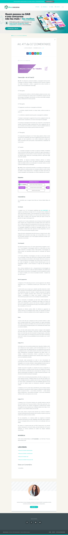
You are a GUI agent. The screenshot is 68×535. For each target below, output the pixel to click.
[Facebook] (31, 522)
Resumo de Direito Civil (23, 456)
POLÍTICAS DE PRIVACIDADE (60, 532)
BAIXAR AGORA (49, 1)
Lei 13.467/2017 (44, 210)
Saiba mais (33, 506)
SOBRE (52, 6)
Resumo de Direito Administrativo (25, 450)
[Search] (62, 6)
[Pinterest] (35, 522)
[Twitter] (40, 522)
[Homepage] (12, 7)
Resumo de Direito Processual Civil (26, 459)
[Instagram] (27, 522)
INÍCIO (38, 6)
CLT (43, 47)
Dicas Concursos (5, 532)
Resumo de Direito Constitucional (25, 453)
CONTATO (58, 6)
